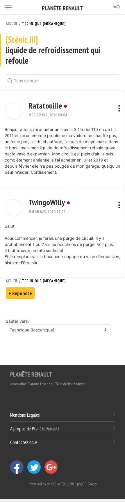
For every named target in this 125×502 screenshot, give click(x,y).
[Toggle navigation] (8, 6)
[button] (13, 111)
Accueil (12, 23)
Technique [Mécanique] (44, 23)
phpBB (51, 484)
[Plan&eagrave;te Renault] (31, 373)
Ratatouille (45, 105)
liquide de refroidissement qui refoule (53, 50)
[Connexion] (116, 7)
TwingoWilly (46, 202)
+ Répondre (20, 293)
